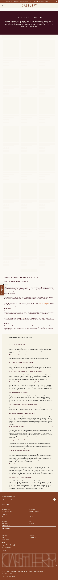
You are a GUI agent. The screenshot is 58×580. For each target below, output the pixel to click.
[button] (55, 5)
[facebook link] (3, 545)
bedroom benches (12, 310)
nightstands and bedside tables (29, 296)
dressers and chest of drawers (43, 303)
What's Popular (6, 504)
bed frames (28, 287)
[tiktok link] (14, 545)
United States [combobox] (5, 550)
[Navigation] (3, 5)
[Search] (5, 5)
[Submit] (54, 499)
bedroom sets (25, 325)
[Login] (53, 6)
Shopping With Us (6, 528)
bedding (22, 318)
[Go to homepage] (29, 5)
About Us (4, 514)
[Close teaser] (4, 284)
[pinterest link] (7, 545)
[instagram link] (10, 545)
